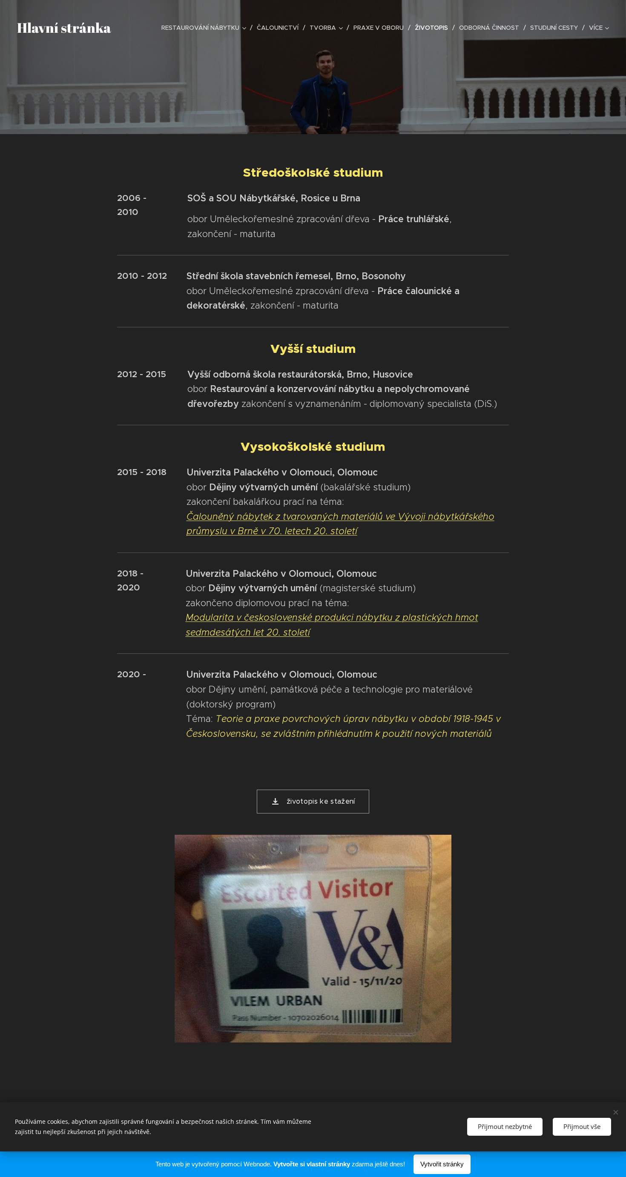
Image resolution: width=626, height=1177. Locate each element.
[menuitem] (206, 27)
